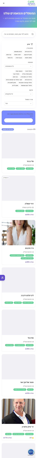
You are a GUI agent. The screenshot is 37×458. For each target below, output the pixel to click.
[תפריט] (4, 3)
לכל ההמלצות (20, 120)
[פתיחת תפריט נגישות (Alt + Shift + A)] (2, 278)
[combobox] (18, 66)
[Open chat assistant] (31, 452)
